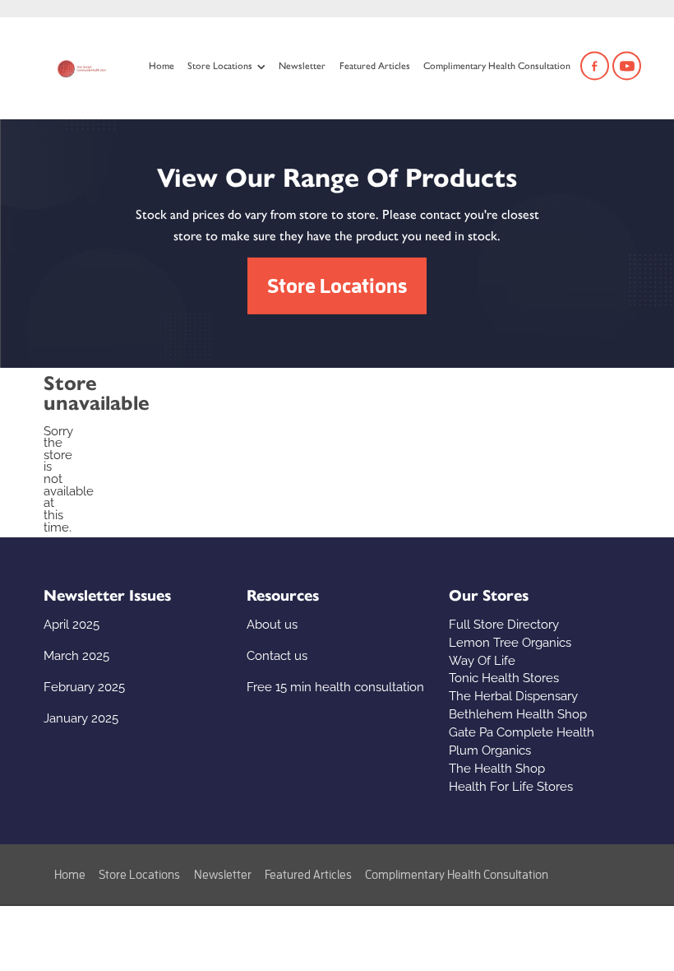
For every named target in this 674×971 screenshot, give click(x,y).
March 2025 (76, 654)
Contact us (277, 654)
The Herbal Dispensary (513, 694)
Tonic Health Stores (504, 676)
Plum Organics (490, 749)
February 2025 (84, 685)
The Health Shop (497, 767)
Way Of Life (482, 659)
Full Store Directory (504, 623)
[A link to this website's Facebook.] (594, 66)
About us (272, 623)
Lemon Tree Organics (510, 641)
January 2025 (81, 717)
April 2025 (71, 623)
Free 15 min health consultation (335, 685)
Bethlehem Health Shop (518, 712)
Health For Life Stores (511, 785)
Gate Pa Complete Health (521, 730)
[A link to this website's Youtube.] (626, 66)
